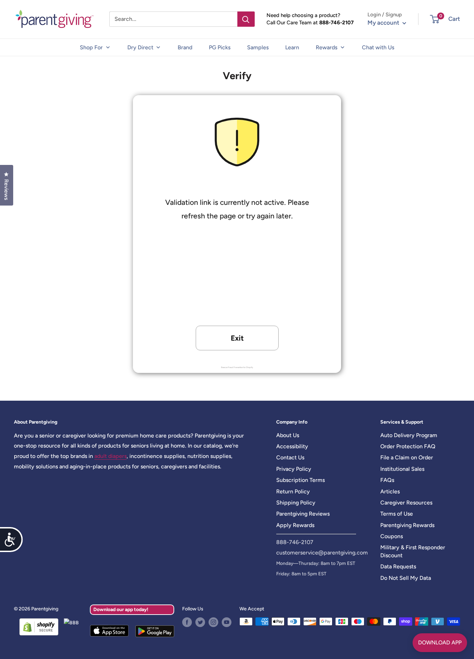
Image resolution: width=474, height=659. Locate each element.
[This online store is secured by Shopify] (36, 626)
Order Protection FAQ (407, 446)
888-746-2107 (336, 22)
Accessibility (292, 446)
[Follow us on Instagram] (213, 622)
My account (384, 22)
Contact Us (290, 457)
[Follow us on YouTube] (226, 622)
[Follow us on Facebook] (187, 622)
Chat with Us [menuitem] (378, 47)
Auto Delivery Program (408, 435)
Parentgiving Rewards (407, 525)
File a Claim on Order (406, 457)
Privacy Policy (293, 469)
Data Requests (398, 566)
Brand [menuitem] (185, 47)
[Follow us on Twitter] (200, 622)
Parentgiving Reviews (303, 513)
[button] (434, 19)
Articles (390, 491)
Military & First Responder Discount (412, 551)
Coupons (391, 536)
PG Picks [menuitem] (219, 47)
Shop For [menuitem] (91, 47)
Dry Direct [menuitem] (140, 47)
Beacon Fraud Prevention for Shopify (237, 367)
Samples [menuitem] (258, 47)
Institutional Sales (402, 469)
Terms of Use (396, 513)
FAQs (387, 480)
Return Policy (293, 491)
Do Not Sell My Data (405, 578)
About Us (287, 435)
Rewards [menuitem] (326, 47)
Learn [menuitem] (292, 47)
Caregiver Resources (406, 502)
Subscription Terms (300, 480)
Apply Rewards (295, 525)
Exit (237, 338)
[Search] (246, 19)
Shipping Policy (295, 502)
